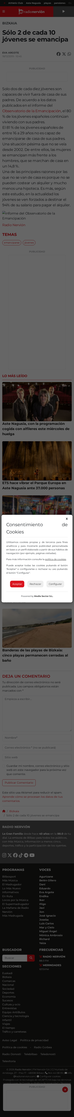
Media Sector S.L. (43, 596)
